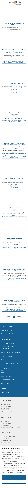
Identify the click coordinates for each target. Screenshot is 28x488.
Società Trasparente (6, 356)
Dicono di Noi (5, 383)
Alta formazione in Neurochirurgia (14, 83)
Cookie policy (13, 458)
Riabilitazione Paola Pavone (9, 334)
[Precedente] (7, 317)
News (2, 372)
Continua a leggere (14, 61)
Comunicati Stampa (6, 376)
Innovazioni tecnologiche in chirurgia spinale (14, 208)
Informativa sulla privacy (20, 472)
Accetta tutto (14, 477)
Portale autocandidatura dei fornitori (11, 352)
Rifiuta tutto (14, 485)
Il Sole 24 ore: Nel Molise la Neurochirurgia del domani (14, 24)
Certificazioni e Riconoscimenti (9, 363)
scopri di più (6, 442)
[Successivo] (20, 317)
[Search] (26, 2)
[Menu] (2, 2)
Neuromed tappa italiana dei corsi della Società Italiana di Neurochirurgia (14, 270)
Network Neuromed (6, 330)
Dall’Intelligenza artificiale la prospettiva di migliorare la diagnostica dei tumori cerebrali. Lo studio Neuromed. (14, 51)
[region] (14, 467)
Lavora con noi (5, 392)
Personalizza (14, 481)
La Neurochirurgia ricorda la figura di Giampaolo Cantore (14, 113)
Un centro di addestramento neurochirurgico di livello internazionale (14, 239)
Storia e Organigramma (7, 343)
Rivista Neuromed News (8, 379)
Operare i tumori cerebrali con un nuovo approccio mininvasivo (14, 301)
